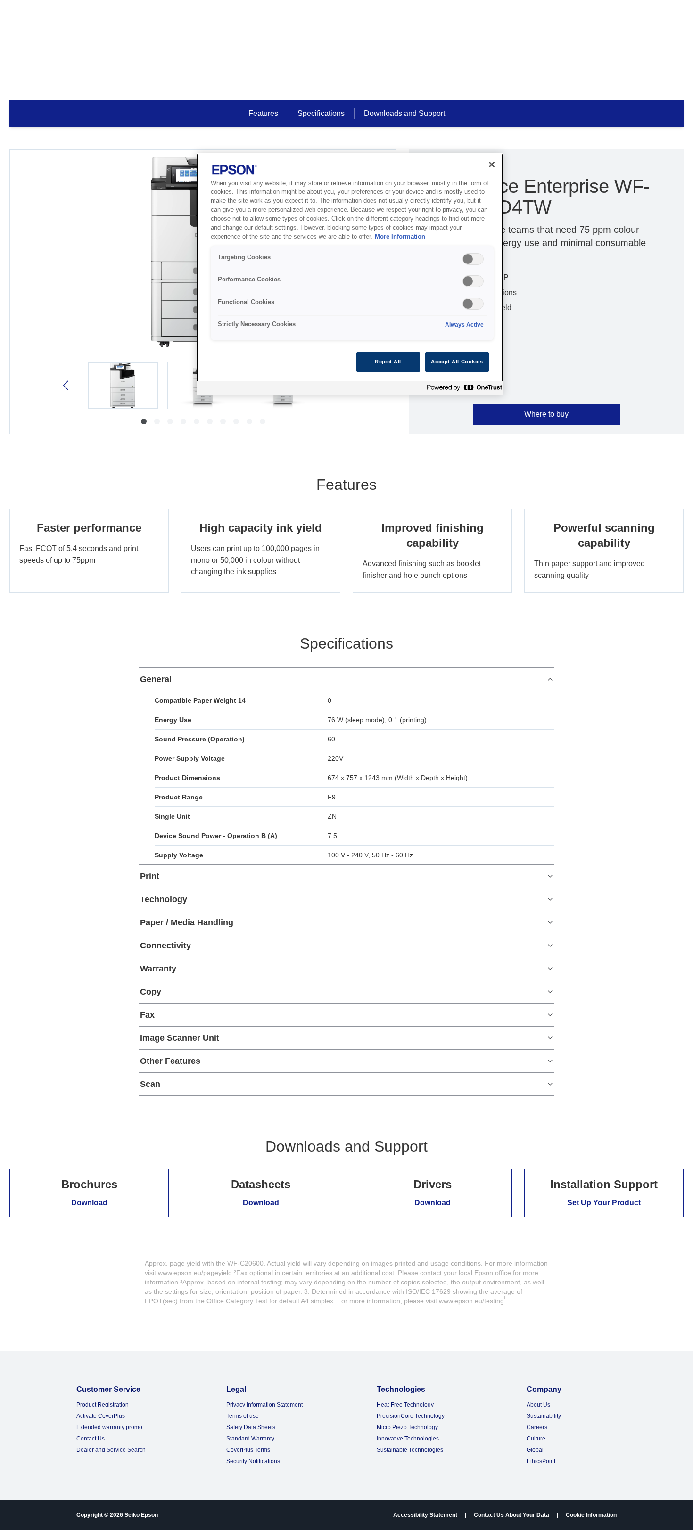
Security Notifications (253, 1461)
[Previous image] (67, 385)
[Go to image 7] (223, 421)
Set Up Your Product (604, 1203)
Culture (536, 1438)
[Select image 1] (123, 385)
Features (263, 113)
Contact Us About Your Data (511, 1515)
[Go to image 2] (157, 421)
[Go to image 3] (170, 421)
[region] (350, 274)
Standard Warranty (250, 1438)
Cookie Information (591, 1515)
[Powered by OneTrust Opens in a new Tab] (462, 389)
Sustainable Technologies (410, 1450)
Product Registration (102, 1404)
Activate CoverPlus (100, 1416)
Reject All (388, 361)
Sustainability (544, 1416)
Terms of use (242, 1416)
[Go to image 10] (262, 421)
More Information (400, 236)
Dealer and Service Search (111, 1450)
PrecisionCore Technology (411, 1416)
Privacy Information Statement (264, 1404)
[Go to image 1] (144, 421)
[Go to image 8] (236, 421)
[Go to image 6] (210, 421)
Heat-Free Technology (405, 1404)
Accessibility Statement (425, 1515)
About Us (538, 1404)
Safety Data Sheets (250, 1427)
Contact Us (90, 1438)
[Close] (491, 164)
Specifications (321, 113)
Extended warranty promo (109, 1427)
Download (89, 1203)
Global (535, 1450)
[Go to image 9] (249, 421)
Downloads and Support (404, 113)
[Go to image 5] (196, 421)
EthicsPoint (541, 1461)
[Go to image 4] (183, 421)
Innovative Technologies (408, 1438)
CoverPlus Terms (248, 1450)
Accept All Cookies (457, 361)
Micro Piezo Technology (407, 1427)
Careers (537, 1427)
